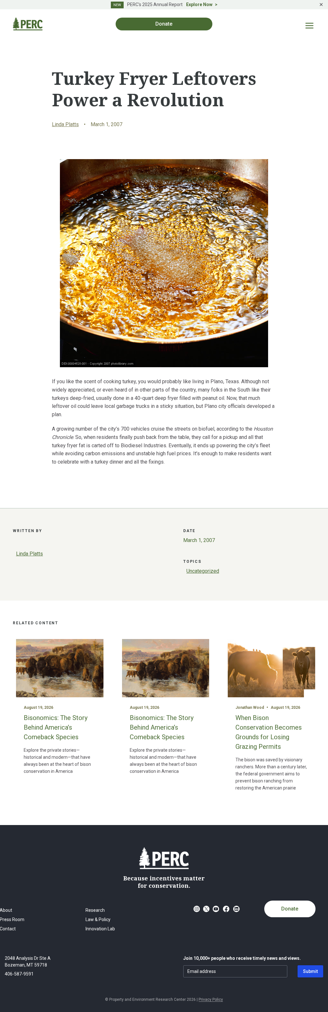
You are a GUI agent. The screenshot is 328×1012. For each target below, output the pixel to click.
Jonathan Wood (249, 707)
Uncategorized (202, 571)
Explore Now (199, 4)
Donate (289, 909)
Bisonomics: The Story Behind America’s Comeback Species (55, 727)
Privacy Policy (211, 999)
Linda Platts (65, 124)
